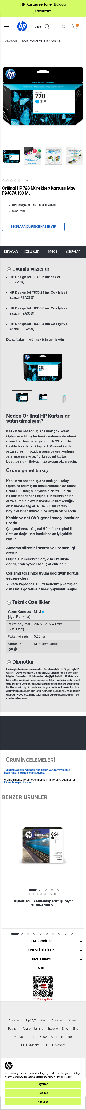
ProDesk (66, 1037)
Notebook (15, 1020)
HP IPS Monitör (30, 1045)
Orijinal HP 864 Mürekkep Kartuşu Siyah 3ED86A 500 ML (43, 903)
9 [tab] (65, 934)
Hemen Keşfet (43, 11)
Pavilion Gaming (32, 1029)
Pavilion (13, 1029)
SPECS (52, 252)
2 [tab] (39, 890)
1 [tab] (33, 890)
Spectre (52, 1029)
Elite (75, 1029)
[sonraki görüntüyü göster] (75, 367)
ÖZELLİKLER (32, 252)
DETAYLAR (11, 252)
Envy (65, 1029)
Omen (73, 1020)
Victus (18, 1037)
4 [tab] (52, 890)
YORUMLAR (73, 252)
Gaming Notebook (53, 1020)
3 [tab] (46, 890)
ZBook (31, 1037)
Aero (54, 1037)
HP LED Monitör (55, 1045)
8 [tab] (59, 934)
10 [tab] (72, 934)
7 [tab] (53, 934)
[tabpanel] (43, 870)
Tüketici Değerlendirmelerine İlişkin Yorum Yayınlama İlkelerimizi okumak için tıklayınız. (37, 771)
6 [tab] (47, 934)
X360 (43, 1037)
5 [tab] (58, 890)
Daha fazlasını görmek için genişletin (35, 339)
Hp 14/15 (31, 1020)
